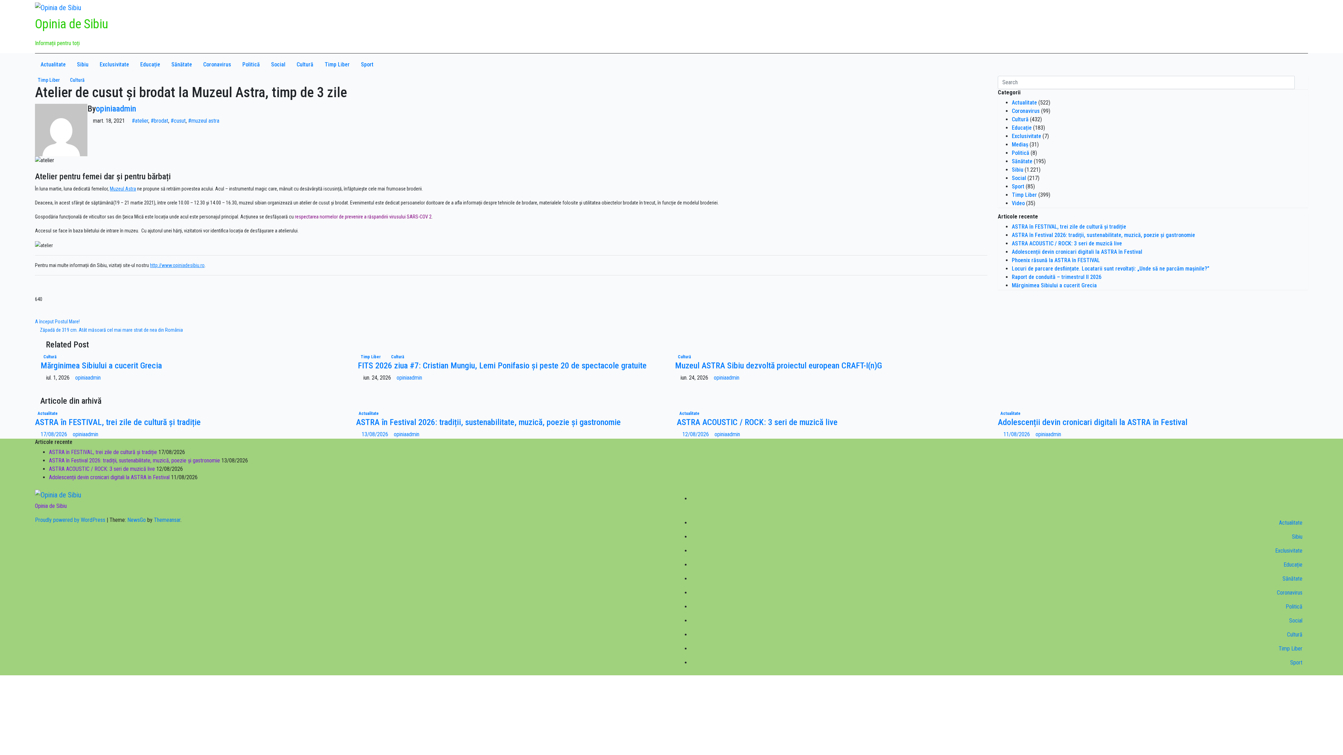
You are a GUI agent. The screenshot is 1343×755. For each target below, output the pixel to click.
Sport (367, 64)
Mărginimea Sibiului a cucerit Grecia (101, 366)
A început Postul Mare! (58, 321)
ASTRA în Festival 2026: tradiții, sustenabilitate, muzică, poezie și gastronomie (1103, 235)
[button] (1283, 64)
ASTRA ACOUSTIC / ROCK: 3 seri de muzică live (1067, 243)
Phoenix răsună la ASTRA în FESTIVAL (1056, 260)
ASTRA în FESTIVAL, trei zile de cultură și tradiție (1069, 226)
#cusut (178, 120)
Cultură (305, 64)
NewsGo (136, 520)
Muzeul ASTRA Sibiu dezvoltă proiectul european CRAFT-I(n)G (778, 366)
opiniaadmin (116, 109)
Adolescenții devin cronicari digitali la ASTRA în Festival (1077, 252)
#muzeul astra (203, 120)
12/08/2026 (696, 434)
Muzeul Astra (123, 189)
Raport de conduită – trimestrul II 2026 (1056, 277)
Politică (251, 64)
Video (1018, 203)
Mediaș (1020, 144)
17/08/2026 (55, 434)
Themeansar (167, 520)
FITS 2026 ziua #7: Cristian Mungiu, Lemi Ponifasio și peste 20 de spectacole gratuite (502, 366)
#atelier (140, 120)
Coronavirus (217, 64)
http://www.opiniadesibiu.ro (177, 265)
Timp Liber (337, 64)
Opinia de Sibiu (71, 24)
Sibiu (82, 64)
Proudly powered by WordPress (71, 520)
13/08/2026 (376, 434)
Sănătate (181, 64)
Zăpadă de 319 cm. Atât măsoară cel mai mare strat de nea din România (111, 330)
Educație (150, 64)
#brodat (159, 120)
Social (278, 64)
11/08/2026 (1017, 434)
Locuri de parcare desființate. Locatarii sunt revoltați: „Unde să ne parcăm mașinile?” (1110, 268)
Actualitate (53, 64)
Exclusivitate (114, 64)
